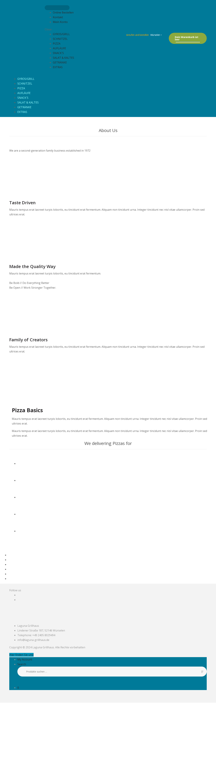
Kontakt (58, 17)
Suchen (204, 671)
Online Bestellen (63, 12)
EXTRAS (58, 67)
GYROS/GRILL (61, 34)
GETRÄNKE (60, 62)
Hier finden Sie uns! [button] (21, 655)
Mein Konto (60, 22)
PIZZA (56, 43)
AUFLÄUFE (59, 48)
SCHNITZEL (60, 39)
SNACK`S (58, 53)
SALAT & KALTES (63, 58)
